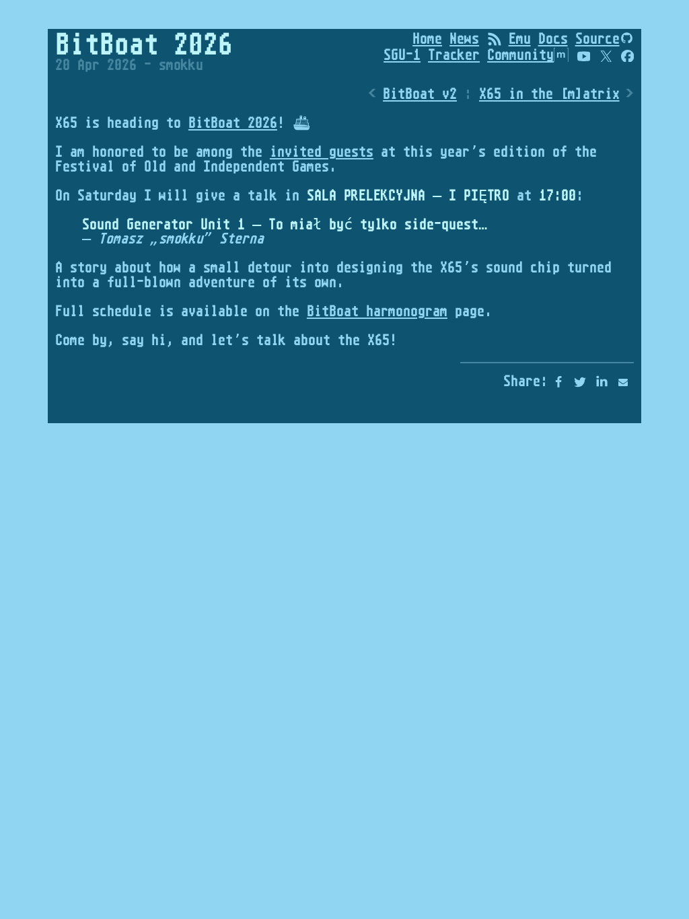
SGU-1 (402, 54)
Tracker (454, 54)
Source (597, 38)
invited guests (321, 151)
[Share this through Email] (623, 382)
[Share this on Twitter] (580, 382)
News (464, 38)
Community (520, 54)
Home (427, 38)
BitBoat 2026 (232, 122)
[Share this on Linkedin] (601, 382)
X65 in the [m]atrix (549, 94)
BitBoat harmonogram (377, 310)
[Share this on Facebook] (558, 382)
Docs (553, 38)
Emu (520, 38)
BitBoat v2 (420, 94)
